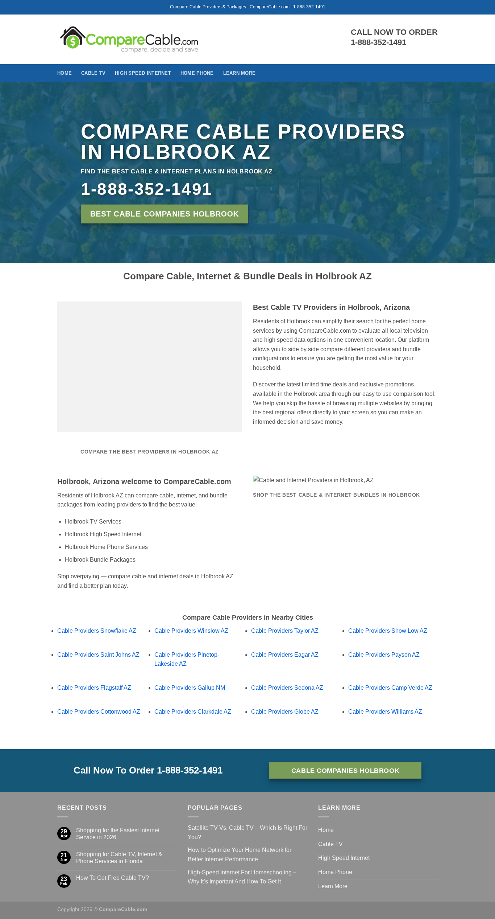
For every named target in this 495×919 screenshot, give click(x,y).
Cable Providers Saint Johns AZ (98, 655)
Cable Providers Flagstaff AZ (94, 688)
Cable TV (93, 73)
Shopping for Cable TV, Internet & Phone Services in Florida (119, 857)
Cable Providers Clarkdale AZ (192, 712)
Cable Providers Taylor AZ (285, 631)
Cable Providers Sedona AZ (287, 688)
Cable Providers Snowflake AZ (96, 631)
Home (64, 73)
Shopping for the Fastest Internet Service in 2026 (117, 833)
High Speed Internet (143, 73)
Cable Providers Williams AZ (385, 712)
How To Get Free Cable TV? (112, 878)
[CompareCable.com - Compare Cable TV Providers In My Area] (129, 39)
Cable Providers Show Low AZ (387, 631)
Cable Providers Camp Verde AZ (390, 688)
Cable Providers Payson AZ (384, 655)
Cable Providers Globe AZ (285, 712)
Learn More (239, 73)
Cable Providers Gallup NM (189, 688)
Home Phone (197, 73)
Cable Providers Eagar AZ (285, 655)
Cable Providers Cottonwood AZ (98, 712)
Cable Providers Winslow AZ (191, 631)
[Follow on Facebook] (433, 73)
